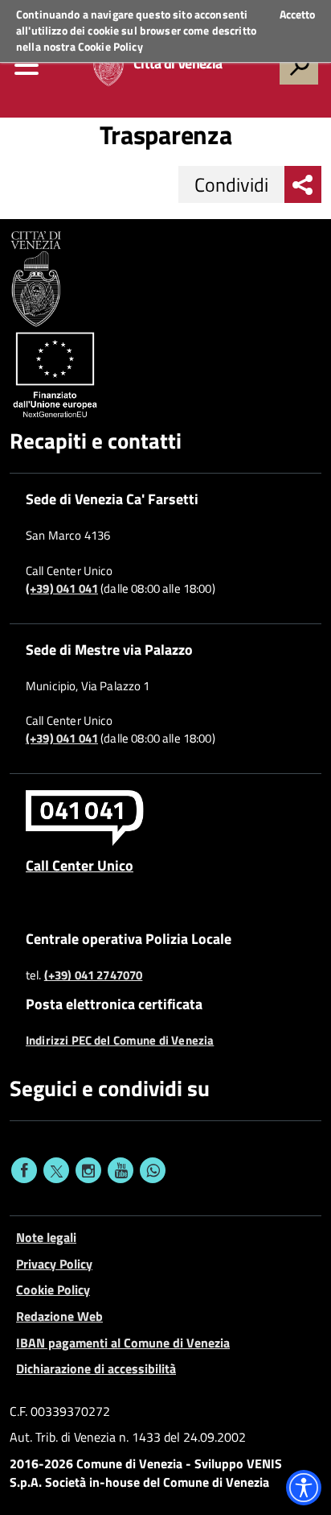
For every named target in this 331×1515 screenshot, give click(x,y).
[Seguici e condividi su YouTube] (120, 1170)
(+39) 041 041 (62, 589)
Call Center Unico (79, 865)
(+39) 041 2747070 (93, 975)
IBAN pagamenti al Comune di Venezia (123, 1342)
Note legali (46, 1237)
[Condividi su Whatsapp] (153, 1170)
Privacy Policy (54, 1263)
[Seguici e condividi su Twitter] (56, 1170)
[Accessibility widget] (303, 1487)
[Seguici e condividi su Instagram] (88, 1170)
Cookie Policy (110, 46)
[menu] (26, 65)
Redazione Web (59, 1316)
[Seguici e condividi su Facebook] (24, 1170)
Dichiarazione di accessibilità (96, 1368)
